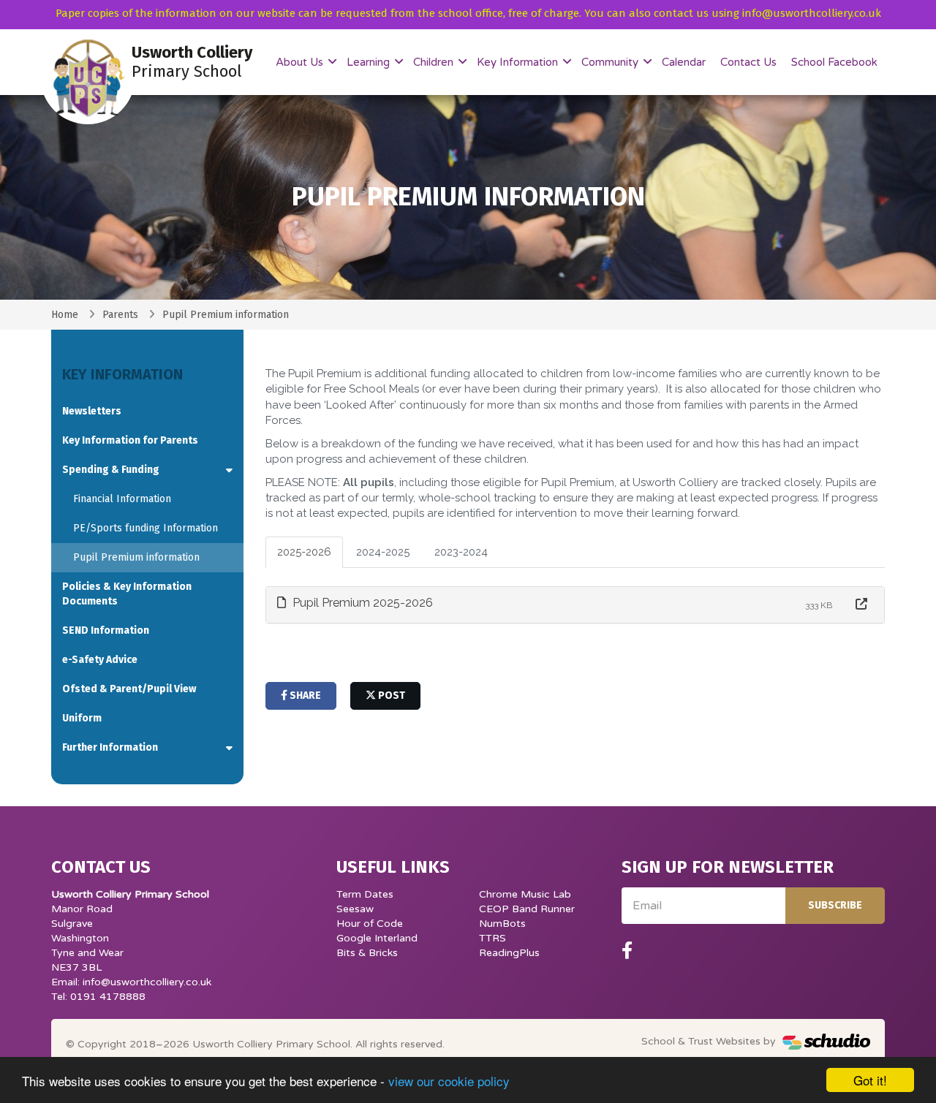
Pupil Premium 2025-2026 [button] (361, 603)
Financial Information (122, 499)
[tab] (575, 605)
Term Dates (364, 894)
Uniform (82, 718)
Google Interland (377, 938)
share (304, 695)
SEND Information (105, 630)
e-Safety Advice (99, 659)
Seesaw (355, 909)
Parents (120, 314)
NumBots (502, 923)
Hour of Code (369, 923)
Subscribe (835, 905)
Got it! (870, 1080)
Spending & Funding (110, 469)
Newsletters (91, 411)
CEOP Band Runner (527, 909)
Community (611, 62)
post (390, 695)
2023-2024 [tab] (461, 551)
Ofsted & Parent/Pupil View (129, 689)
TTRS (492, 938)
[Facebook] (627, 951)
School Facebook (834, 62)
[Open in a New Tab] (861, 604)
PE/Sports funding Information (145, 528)
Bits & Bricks (367, 953)
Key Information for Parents (130, 440)
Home (64, 314)
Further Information (110, 747)
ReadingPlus (509, 953)
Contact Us (748, 62)
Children (434, 62)
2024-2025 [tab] (383, 551)
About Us (301, 62)
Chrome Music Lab (525, 894)
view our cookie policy (449, 1081)
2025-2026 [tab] (304, 551)
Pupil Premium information (136, 557)
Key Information (519, 62)
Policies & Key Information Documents (127, 593)
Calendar (684, 62)
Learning (370, 62)
